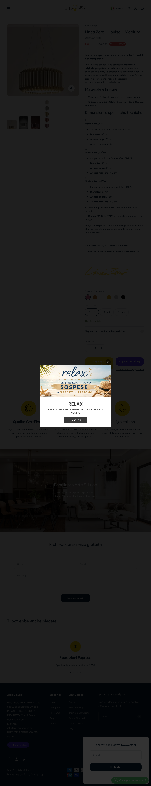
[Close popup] (108, 362)
